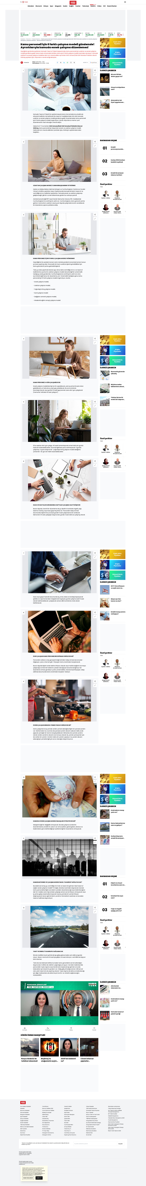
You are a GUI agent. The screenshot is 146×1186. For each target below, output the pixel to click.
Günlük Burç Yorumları (48, 1120)
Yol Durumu (45, 1126)
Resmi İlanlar (112, 6)
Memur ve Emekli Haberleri (26, 1126)
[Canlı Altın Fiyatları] (112, 42)
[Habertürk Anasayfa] (73, 2)
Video (99, 6)
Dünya (46, 6)
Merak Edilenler (36, 39)
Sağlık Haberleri (24, 1120)
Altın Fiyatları (23, 1128)
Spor (51, 6)
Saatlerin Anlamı (68, 1110)
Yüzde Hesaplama (113, 1120)
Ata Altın (66, 1122)
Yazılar (77, 6)
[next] (97, 1050)
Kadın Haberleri (24, 1122)
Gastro (93, 6)
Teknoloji (85, 6)
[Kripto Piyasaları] (112, 53)
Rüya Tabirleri (89, 1112)
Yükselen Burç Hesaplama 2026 (116, 1118)
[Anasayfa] (23, 1102)
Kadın (65, 6)
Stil (104, 6)
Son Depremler (46, 1122)
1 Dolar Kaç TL (67, 1128)
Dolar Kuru (23, 1130)
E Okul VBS (44, 1116)
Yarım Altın (67, 1120)
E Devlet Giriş (45, 1118)
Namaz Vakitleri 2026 (47, 1108)
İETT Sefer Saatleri (112, 1114)
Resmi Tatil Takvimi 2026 (114, 1130)
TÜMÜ (101, 187)
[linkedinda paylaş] (64, 62)
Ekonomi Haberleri (24, 1110)
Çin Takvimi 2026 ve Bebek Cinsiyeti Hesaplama (115, 1111)
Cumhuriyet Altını (68, 1124)
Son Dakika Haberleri (25, 1106)
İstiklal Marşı (45, 1114)
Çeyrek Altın (67, 1118)
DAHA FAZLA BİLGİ (28, 1178)
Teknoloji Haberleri (24, 1124)
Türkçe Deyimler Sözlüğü (114, 1108)
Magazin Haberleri (25, 1114)
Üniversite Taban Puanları (92, 1110)
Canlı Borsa (45, 1106)
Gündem (31, 6)
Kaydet (120, 1144)
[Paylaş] (95, 70)
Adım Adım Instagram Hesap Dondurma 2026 (115, 1124)
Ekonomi (39, 6)
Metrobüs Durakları (91, 1128)
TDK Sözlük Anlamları (91, 1108)
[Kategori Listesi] (125, 2)
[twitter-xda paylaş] (60, 62)
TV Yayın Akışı (45, 1130)
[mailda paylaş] (71, 62)
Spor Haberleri (23, 1116)
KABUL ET (39, 1178)
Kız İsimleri (88, 1135)
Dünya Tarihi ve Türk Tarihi (93, 1114)
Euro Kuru (22, 1133)
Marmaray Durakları (91, 1130)
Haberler (23, 39)
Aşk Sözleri (67, 1112)
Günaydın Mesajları (69, 1114)
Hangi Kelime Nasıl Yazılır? (93, 1124)
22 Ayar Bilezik (67, 1126)
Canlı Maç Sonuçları (69, 1133)
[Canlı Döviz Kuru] (112, 63)
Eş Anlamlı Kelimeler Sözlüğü (93, 1122)
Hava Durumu (45, 1124)
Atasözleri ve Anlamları (114, 1106)
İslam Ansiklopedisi (91, 1116)
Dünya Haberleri (24, 1118)
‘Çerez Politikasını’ (38, 1173)
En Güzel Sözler (90, 1126)
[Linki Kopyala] (74, 62)
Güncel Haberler (24, 1112)
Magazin (58, 6)
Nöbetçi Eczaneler (46, 1112)
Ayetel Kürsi (67, 1108)
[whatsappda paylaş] (67, 62)
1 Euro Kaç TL (67, 1130)
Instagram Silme (46, 1135)
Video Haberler (90, 1106)
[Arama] (21, 2)
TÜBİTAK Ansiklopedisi (91, 1118)
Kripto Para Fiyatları (25, 1135)
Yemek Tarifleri (68, 1106)
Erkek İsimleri (89, 1133)
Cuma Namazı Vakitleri (48, 1110)
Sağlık (71, 6)
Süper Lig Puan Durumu (70, 1135)
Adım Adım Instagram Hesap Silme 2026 (115, 1128)
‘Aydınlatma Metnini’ (27, 1175)
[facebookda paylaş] (57, 62)
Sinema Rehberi (46, 1128)
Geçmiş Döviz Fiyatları (113, 1122)
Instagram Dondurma (48, 1133)
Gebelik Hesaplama (113, 1116)
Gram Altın (67, 1116)
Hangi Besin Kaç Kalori (92, 1120)
